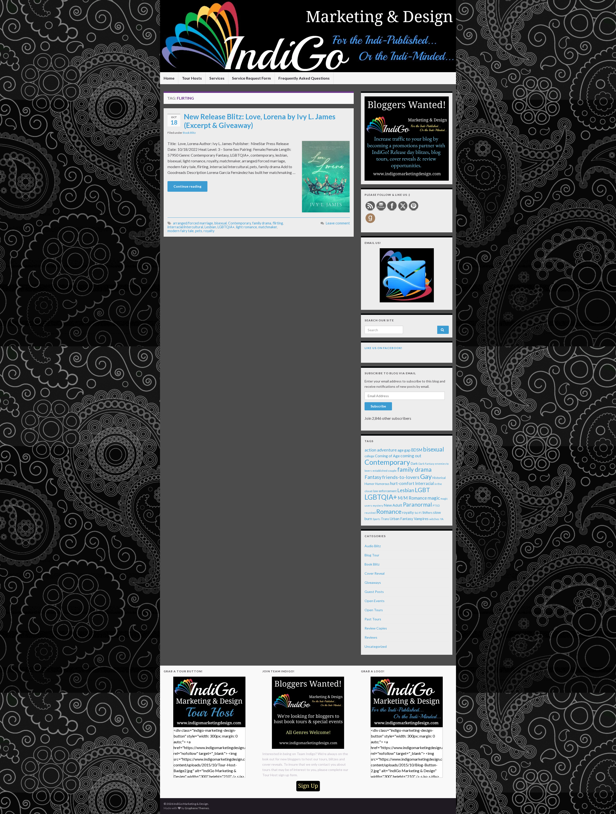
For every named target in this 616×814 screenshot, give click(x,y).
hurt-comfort (402, 483)
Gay (426, 476)
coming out (410, 455)
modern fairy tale (180, 231)
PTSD (436, 505)
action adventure (381, 449)
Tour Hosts (192, 78)
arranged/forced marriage (193, 223)
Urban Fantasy (401, 518)
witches (434, 519)
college (369, 456)
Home (169, 78)
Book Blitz (189, 132)
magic (434, 498)
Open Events (375, 601)
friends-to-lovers (400, 477)
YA (441, 519)
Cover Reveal (375, 573)
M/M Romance (412, 498)
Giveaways (373, 582)
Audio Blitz (373, 546)
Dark (414, 463)
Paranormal (417, 504)
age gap (404, 450)
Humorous (382, 484)
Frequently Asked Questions (304, 78)
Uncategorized (376, 646)
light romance (246, 227)
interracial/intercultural (185, 227)
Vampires (421, 518)
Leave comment (338, 223)
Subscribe (378, 406)
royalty (209, 231)
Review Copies (376, 628)
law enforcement (385, 491)
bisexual (220, 223)
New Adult (393, 505)
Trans (385, 519)
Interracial (424, 483)
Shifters (427, 513)
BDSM (416, 450)
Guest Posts (374, 592)
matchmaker (267, 227)
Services (217, 78)
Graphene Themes (197, 808)
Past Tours (373, 619)
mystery (378, 505)
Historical (439, 478)
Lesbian (210, 227)
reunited (370, 512)
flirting (278, 223)
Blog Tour (372, 555)
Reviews (371, 637)
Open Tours (374, 610)
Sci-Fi (418, 513)
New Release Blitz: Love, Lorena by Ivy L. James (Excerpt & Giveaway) (259, 120)
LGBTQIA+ (226, 227)
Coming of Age (387, 455)
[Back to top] (605, 803)
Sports (376, 519)
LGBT (422, 489)
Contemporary (239, 223)
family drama (261, 223)
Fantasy (373, 477)
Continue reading (187, 186)
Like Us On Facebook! (383, 348)
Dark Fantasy (426, 463)
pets (198, 231)
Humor (369, 484)
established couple (384, 470)
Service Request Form (251, 78)
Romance (388, 511)
